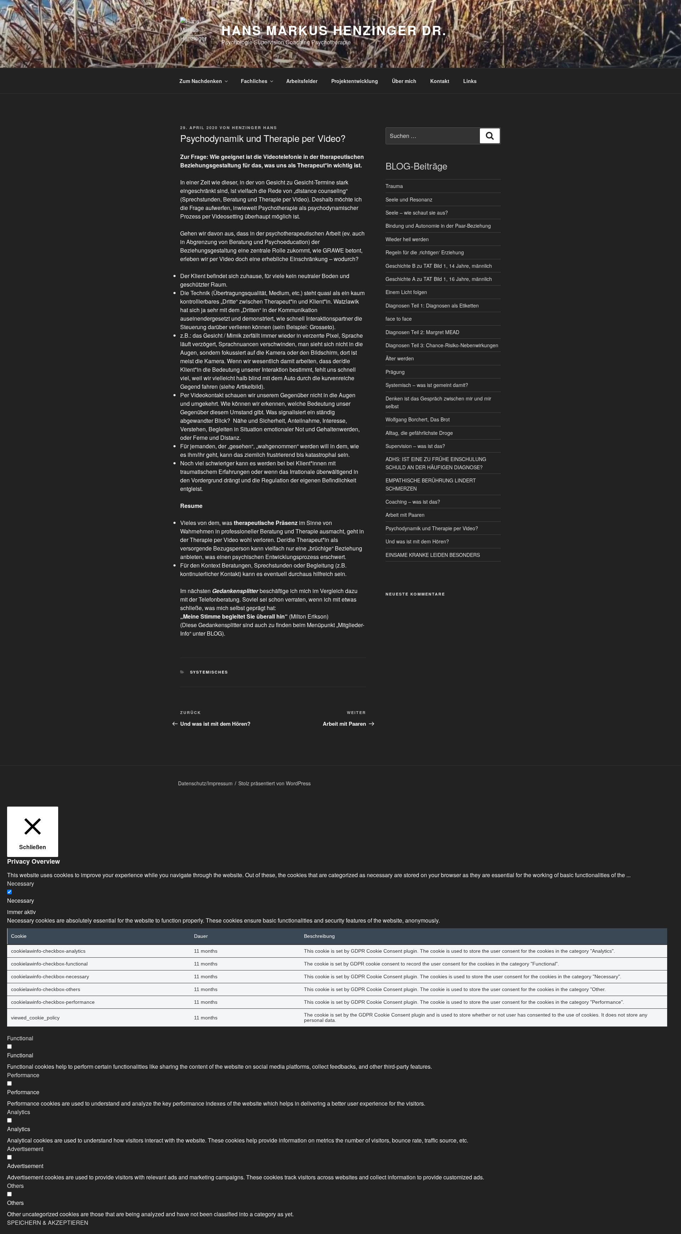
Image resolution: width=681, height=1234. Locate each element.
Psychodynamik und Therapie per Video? (432, 528)
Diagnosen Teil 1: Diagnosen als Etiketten (432, 305)
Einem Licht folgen (406, 291)
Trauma (394, 185)
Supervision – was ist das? (415, 445)
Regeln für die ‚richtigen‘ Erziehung (425, 252)
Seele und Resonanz (409, 199)
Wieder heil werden (407, 239)
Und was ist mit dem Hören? (417, 541)
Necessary (20, 900)
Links (470, 80)
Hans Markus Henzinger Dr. (334, 30)
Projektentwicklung (354, 80)
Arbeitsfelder (301, 80)
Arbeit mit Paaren (405, 514)
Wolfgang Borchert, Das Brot (418, 419)
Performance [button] (23, 1075)
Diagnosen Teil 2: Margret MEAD (422, 332)
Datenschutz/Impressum (205, 783)
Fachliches (254, 80)
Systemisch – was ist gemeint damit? (427, 384)
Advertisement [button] (25, 1149)
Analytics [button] (18, 1112)
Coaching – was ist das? (413, 501)
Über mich (404, 80)
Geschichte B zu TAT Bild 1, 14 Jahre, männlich (439, 265)
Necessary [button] (20, 883)
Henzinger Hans (254, 127)
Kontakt (439, 80)
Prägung (395, 371)
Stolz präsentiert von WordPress (274, 783)
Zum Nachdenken (200, 80)
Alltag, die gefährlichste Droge (419, 432)
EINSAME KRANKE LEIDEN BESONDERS (433, 554)
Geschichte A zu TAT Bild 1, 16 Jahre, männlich (439, 278)
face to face (399, 318)
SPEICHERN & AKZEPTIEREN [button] (47, 1222)
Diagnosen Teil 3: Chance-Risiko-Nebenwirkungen (442, 345)
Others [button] (15, 1186)
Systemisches (209, 672)
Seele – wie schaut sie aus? (417, 212)
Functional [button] (20, 1038)
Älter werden (400, 358)
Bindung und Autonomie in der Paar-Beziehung (438, 225)
